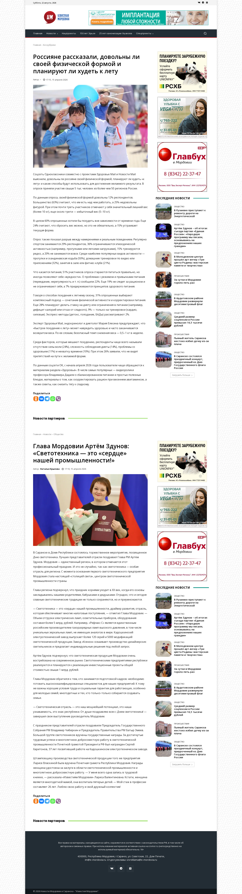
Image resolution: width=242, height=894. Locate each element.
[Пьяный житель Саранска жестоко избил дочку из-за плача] (164, 339)
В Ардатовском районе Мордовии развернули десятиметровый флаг (188, 301)
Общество (179, 206)
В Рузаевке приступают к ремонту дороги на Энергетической (190, 213)
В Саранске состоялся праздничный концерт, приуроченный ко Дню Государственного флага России (190, 362)
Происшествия (181, 276)
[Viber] (58, 398)
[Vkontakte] (41, 398)
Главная (37, 45)
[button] (205, 33)
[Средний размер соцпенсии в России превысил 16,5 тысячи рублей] (164, 319)
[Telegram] (203, 3)
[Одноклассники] (207, 3)
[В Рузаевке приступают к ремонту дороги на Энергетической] (164, 212)
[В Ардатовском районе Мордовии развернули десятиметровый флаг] (164, 300)
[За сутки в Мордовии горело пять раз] (164, 280)
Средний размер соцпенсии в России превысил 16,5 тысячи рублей (188, 321)
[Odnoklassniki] (35, 398)
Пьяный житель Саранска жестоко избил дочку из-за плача (191, 341)
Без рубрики (49, 45)
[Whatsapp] (52, 398)
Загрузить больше (181, 375)
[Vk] (199, 3)
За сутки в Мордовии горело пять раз (187, 281)
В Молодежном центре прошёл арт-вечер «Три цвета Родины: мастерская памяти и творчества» (191, 261)
